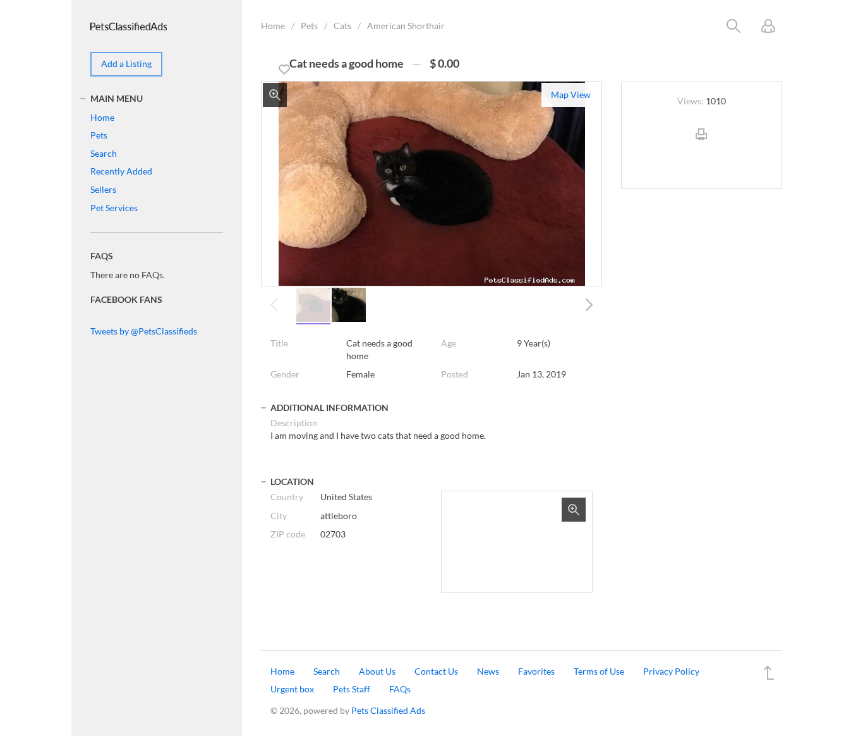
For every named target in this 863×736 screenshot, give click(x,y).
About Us (377, 671)
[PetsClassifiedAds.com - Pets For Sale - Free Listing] (128, 25)
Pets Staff (351, 689)
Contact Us (436, 671)
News (488, 671)
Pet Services (114, 207)
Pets (309, 25)
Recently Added (121, 171)
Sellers (103, 189)
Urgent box (292, 689)
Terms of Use (599, 671)
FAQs (400, 689)
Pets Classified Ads (388, 710)
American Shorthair (406, 25)
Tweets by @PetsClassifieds (143, 331)
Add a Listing (126, 63)
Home (273, 25)
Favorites (536, 671)
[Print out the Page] (701, 144)
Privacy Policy (671, 671)
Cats (342, 25)
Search (103, 153)
